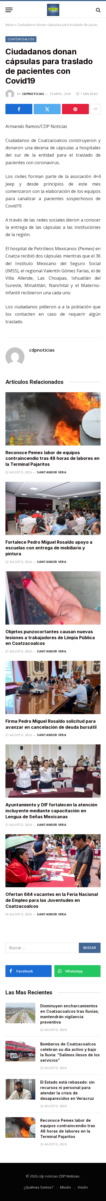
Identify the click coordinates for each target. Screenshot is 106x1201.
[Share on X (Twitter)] (47, 109)
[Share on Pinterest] (75, 109)
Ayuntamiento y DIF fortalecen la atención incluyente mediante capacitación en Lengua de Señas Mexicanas (51, 810)
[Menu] (9, 10)
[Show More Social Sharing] (95, 109)
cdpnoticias (33, 94)
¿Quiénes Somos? (38, 1187)
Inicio (9, 24)
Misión (65, 1187)
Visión (83, 1187)
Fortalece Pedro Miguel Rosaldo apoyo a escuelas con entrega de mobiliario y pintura (48, 548)
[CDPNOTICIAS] (53, 10)
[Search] (98, 10)
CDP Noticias (69, 1176)
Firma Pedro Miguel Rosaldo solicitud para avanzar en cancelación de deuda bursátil (50, 724)
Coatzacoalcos (21, 39)
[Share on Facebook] (18, 109)
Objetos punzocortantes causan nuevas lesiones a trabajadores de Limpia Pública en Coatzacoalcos (50, 637)
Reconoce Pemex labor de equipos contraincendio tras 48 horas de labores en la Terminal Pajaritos (52, 458)
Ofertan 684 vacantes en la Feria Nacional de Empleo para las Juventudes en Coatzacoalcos (51, 900)
